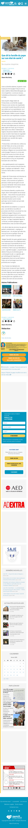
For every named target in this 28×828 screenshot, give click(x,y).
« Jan (4, 678)
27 (14, 675)
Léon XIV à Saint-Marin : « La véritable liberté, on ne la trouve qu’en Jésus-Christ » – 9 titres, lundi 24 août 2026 (14, 589)
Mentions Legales (9, 804)
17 (4, 672)
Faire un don (14, 355)
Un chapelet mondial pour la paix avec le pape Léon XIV (16, 616)
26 (11, 675)
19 (11, 672)
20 (14, 672)
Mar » (7, 678)
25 (7, 675)
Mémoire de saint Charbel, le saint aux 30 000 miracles (16, 624)
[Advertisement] (14, 21)
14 (17, 669)
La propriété (15, 801)
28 (17, 675)
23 (23, 672)
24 (4, 675)
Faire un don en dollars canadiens (14, 359)
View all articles (6, 338)
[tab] (8, 767)
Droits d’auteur (19, 804)
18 (7, 672)
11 (7, 669)
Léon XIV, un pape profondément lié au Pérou (8, 691)
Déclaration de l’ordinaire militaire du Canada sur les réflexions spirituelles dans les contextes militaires (14, 584)
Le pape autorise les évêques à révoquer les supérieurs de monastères (16, 641)
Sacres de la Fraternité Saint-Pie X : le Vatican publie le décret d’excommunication (17, 608)
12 (11, 669)
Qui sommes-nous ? (5, 801)
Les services (23, 801)
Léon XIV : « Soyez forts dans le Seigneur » (13, 574)
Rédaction (6, 70)
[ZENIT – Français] (8, 3)
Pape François (5, 38)
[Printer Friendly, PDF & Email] (22, 81)
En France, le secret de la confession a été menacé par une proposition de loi (16, 632)
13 (14, 669)
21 (17, 672)
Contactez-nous (14, 807)
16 (23, 669)
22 (20, 672)
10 (4, 669)
